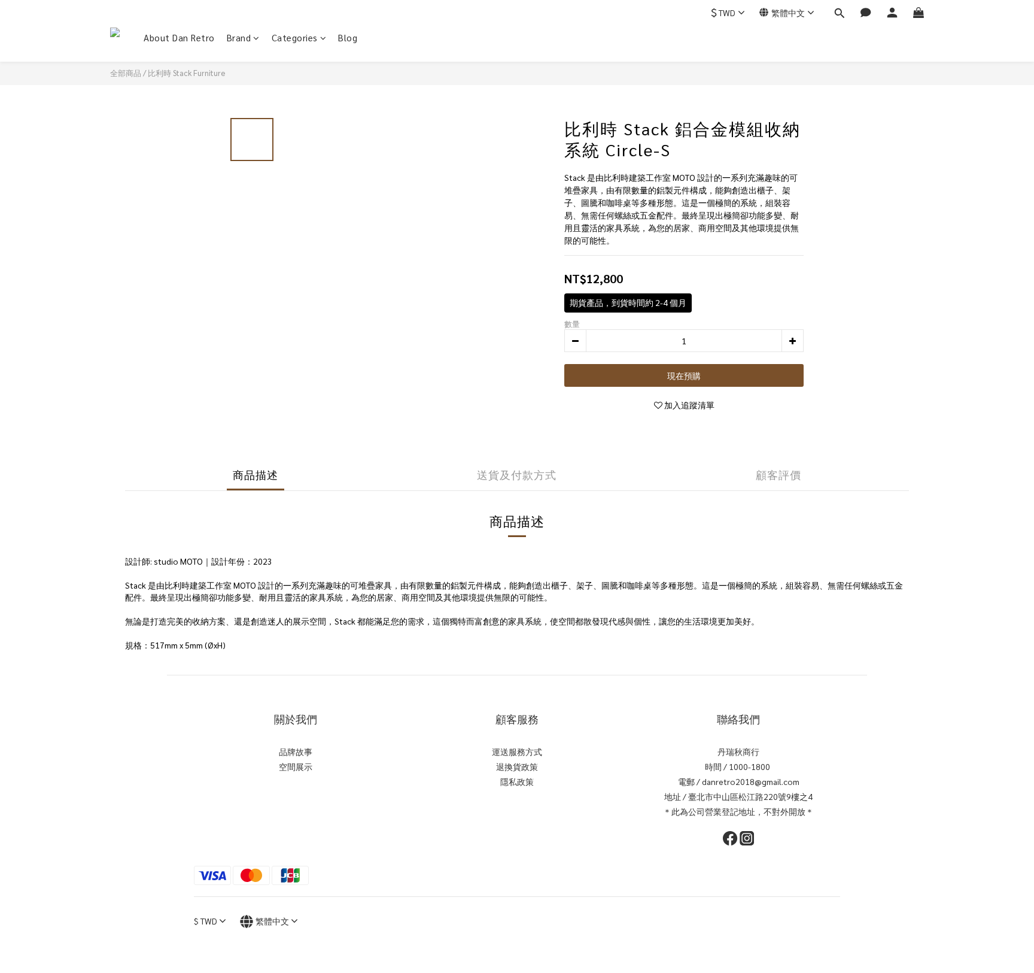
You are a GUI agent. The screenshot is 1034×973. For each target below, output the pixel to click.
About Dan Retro (179, 37)
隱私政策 (517, 781)
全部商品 (125, 73)
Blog (347, 37)
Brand (239, 37)
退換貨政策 (517, 766)
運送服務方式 (517, 751)
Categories (295, 37)
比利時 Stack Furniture (186, 73)
